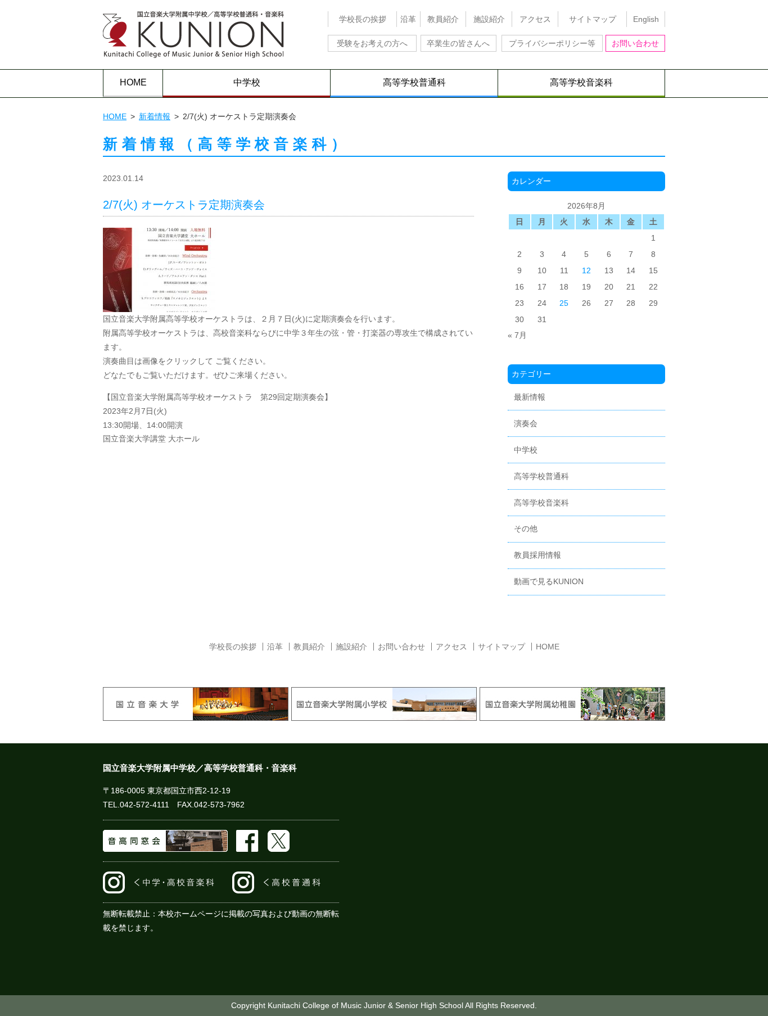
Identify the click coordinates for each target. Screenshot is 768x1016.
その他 (525, 528)
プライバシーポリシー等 (552, 43)
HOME (133, 82)
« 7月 (517, 335)
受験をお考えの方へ (372, 43)
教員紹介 (443, 19)
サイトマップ (592, 19)
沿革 (408, 19)
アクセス (535, 19)
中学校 (246, 82)
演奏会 (525, 423)
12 (586, 270)
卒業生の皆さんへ (458, 43)
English (646, 19)
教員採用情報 (537, 554)
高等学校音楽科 (581, 82)
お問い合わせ (635, 43)
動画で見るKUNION (549, 581)
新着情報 (154, 116)
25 (563, 303)
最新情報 (529, 396)
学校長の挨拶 (362, 19)
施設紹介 (489, 19)
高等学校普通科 (414, 82)
